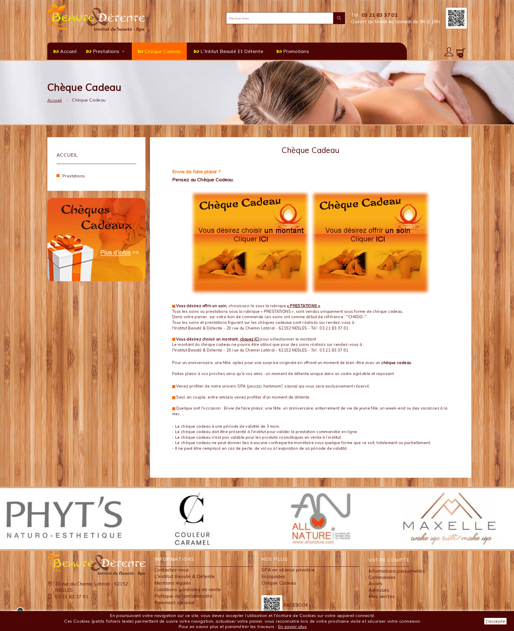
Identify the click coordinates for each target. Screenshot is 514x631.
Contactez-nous (171, 570)
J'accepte (495, 621)
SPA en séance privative (288, 570)
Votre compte (389, 560)
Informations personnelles (397, 571)
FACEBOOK (295, 605)
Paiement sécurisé (174, 602)
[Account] (449, 51)
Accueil (67, 155)
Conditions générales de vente (187, 589)
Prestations (73, 176)
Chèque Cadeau (278, 583)
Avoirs (375, 583)
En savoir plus (292, 626)
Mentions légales (172, 583)
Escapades (273, 576)
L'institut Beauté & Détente (184, 576)
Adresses (379, 590)
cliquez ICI (249, 339)
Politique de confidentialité (183, 596)
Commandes (382, 577)
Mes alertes (382, 596)
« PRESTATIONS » (303, 305)
